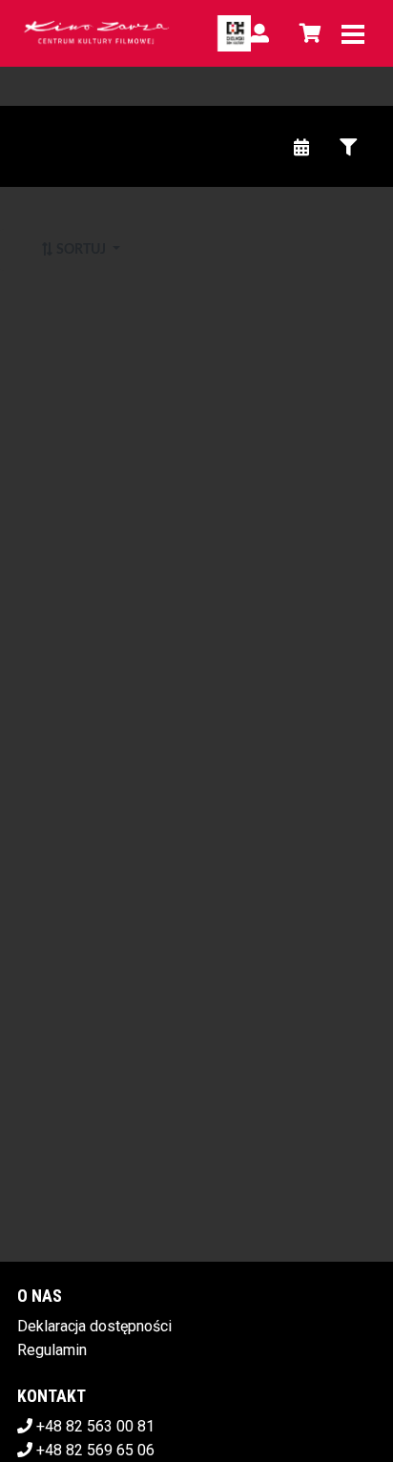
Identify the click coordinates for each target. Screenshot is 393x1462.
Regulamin (52, 1350)
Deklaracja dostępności (94, 1326)
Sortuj (81, 250)
